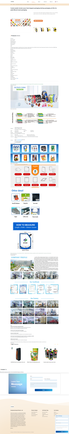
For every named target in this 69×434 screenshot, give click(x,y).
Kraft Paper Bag (33, 413)
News (39, 1)
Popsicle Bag (44, 413)
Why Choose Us (56, 413)
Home (28, 1)
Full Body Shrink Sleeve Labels (45, 415)
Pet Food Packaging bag (34, 414)
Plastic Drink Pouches (45, 416)
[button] (55, 344)
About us (51, 1)
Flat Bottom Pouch (33, 415)
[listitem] (37, 29)
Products (33, 1)
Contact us (45, 1)
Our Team (55, 414)
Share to (12, 428)
